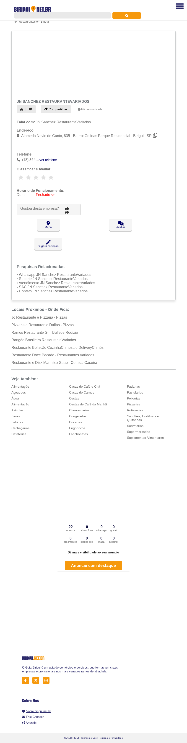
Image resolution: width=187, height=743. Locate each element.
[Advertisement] (92, 64)
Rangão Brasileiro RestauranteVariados (43, 340)
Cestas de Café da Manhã (88, 404)
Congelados (77, 416)
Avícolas (17, 410)
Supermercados (138, 432)
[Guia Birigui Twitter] (37, 680)
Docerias (75, 422)
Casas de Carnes (81, 392)
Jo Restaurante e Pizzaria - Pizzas (39, 317)
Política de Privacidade (111, 738)
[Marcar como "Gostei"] (22, 109)
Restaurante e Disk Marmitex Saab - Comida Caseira (54, 363)
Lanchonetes (78, 434)
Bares (15, 416)
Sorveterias (135, 426)
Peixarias (133, 398)
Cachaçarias (20, 428)
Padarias (133, 386)
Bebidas (17, 422)
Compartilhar (57, 109)
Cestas (74, 398)
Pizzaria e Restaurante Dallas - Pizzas (42, 325)
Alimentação (20, 386)
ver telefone (48, 160)
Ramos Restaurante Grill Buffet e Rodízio (44, 332)
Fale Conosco (35, 717)
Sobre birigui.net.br (38, 711)
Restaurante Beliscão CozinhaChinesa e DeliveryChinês (57, 347)
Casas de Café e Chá (84, 386)
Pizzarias (133, 404)
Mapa (48, 227)
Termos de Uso (89, 738)
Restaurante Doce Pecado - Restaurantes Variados (52, 355)
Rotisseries (135, 410)
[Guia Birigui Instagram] (47, 680)
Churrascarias (79, 410)
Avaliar (120, 227)
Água (15, 398)
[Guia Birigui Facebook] (26, 680)
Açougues (18, 392)
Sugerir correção (48, 246)
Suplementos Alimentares (145, 437)
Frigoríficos (77, 428)
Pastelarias (135, 392)
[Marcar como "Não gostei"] (31, 109)
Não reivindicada (91, 109)
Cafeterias (18, 434)
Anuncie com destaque (93, 565)
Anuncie (31, 722)
